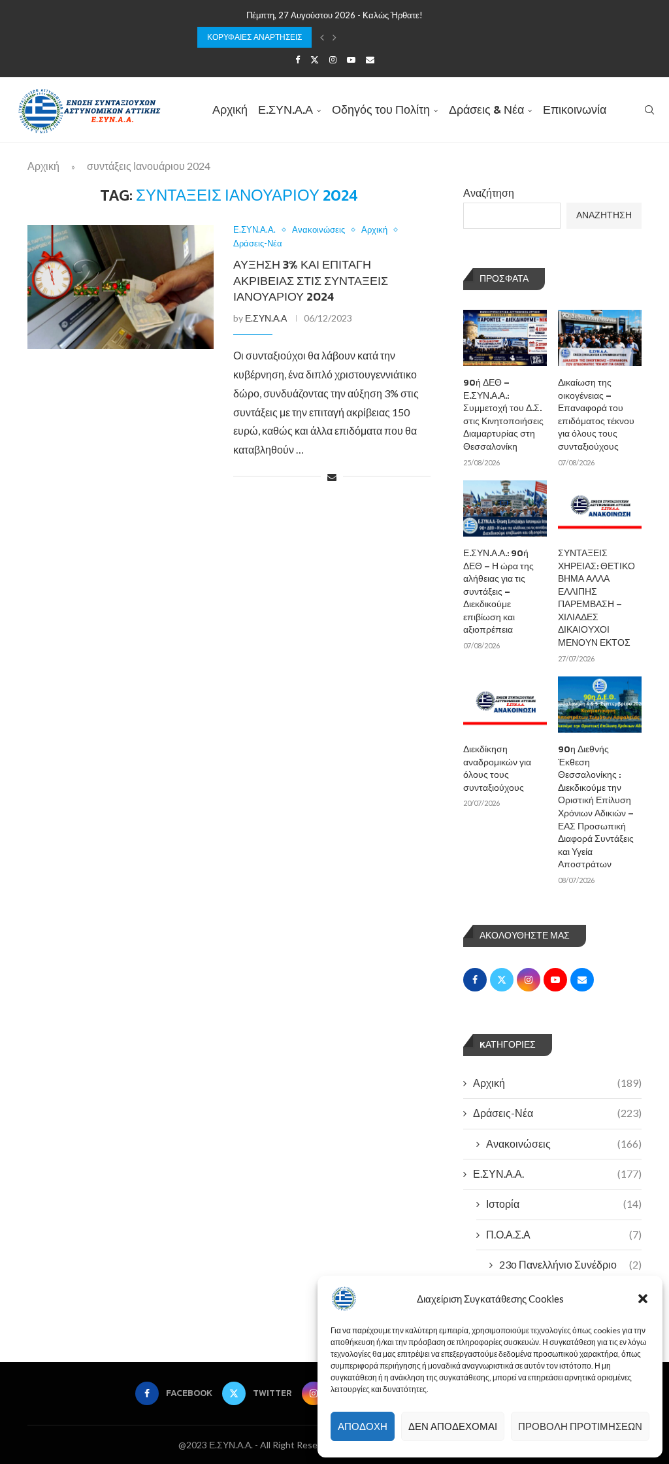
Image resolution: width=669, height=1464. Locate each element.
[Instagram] (332, 59)
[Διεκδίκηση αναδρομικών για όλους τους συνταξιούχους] (505, 704)
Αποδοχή (362, 1426)
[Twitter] (314, 59)
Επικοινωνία (574, 109)
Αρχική (230, 109)
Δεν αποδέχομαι (452, 1426)
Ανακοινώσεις (564, 1143)
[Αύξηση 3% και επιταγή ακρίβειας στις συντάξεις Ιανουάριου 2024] (120, 287)
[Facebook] (297, 59)
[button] (642, 1298)
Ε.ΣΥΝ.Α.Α (285, 109)
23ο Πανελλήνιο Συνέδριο (570, 1264)
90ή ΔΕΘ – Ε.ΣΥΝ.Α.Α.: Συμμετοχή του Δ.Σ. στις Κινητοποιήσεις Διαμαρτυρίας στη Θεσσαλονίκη (503, 415)
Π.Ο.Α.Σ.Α (564, 1234)
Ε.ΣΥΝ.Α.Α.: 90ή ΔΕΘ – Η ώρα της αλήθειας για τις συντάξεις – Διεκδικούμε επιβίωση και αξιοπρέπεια (498, 592)
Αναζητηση (604, 215)
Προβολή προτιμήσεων (580, 1426)
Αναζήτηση (488, 192)
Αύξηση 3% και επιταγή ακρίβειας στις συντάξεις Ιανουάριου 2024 (310, 280)
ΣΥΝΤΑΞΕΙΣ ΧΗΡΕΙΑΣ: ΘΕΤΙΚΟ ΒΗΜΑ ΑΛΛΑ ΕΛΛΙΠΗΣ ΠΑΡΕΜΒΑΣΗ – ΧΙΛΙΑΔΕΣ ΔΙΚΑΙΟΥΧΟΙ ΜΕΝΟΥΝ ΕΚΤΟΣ (596, 598)
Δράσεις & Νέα (486, 109)
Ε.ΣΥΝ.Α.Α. (557, 1173)
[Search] (649, 110)
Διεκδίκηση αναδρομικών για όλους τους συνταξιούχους (497, 768)
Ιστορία (564, 1203)
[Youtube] (351, 59)
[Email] (370, 59)
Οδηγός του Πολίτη (381, 109)
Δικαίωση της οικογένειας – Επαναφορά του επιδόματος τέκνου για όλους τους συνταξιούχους (596, 415)
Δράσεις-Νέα (557, 1112)
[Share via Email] (331, 476)
